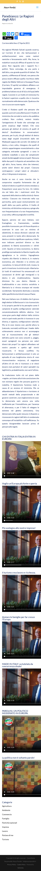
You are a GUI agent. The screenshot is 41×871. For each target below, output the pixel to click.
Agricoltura (6, 806)
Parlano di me (7, 835)
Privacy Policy (11, 864)
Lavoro (5, 831)
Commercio (7, 814)
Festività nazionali (9, 823)
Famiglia (5, 818)
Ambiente (6, 810)
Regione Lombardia (7, 23)
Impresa (5, 827)
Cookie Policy (21, 864)
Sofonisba (21, 868)
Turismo (5, 839)
